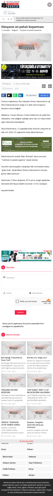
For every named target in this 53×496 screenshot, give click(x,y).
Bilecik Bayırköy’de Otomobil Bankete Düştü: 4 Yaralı (32, 19)
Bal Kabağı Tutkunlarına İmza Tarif (11, 359)
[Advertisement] (26, 221)
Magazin (15, 30)
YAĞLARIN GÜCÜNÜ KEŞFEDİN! (9, 391)
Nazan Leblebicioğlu (23, 84)
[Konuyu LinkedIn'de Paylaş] (20, 95)
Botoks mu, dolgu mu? (37, 357)
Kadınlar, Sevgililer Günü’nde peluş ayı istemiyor (35, 424)
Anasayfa (6, 30)
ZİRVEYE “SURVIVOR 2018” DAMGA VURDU (10, 423)
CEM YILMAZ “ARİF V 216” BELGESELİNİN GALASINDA (38, 391)
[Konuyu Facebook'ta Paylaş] (3, 95)
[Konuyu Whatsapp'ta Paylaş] (15, 95)
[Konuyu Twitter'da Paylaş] (9, 95)
